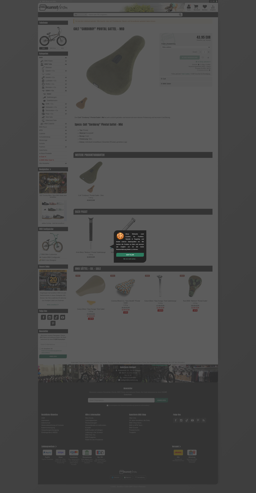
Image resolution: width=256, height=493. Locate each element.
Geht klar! (130, 255)
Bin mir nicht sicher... (130, 259)
